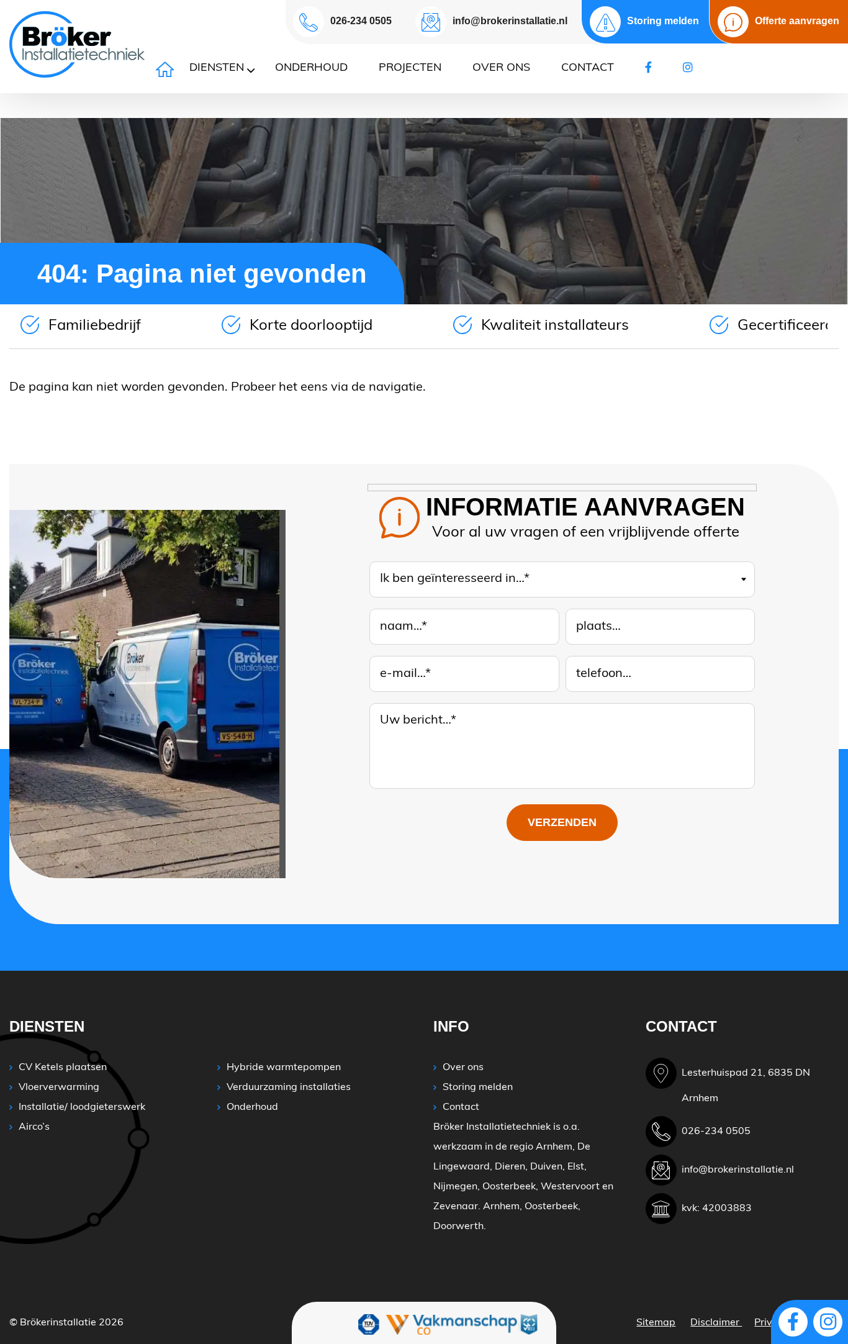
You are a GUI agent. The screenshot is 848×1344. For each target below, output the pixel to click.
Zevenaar (455, 1207)
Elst (575, 1167)
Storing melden (478, 1087)
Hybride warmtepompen (284, 1068)
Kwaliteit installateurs (555, 326)
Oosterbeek (509, 1187)
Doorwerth (458, 1227)
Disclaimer (716, 1323)
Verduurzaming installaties (289, 1087)
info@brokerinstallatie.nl (510, 21)
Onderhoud (252, 1107)
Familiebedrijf (94, 326)
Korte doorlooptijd (311, 326)
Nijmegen (455, 1187)
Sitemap (655, 1323)
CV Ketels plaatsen (63, 1068)
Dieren (510, 1167)
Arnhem (554, 1147)
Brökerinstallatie (58, 1323)
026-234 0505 (361, 21)
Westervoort (570, 1187)
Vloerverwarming (59, 1087)
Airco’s (34, 1127)
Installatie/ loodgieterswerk (82, 1107)
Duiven (546, 1167)
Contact (461, 1107)
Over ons (463, 1068)
